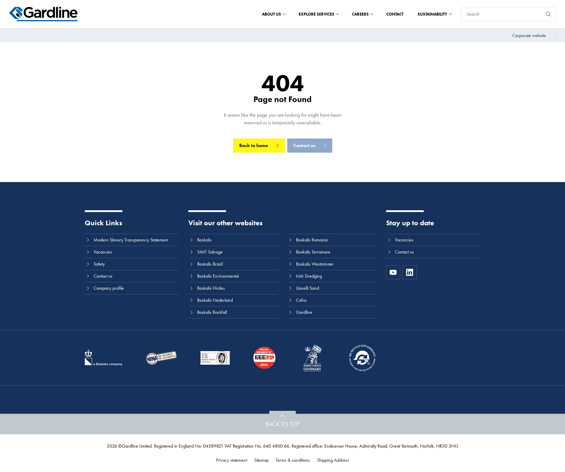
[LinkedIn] (410, 272)
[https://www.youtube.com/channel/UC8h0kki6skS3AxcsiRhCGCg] (393, 272)
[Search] (548, 14)
